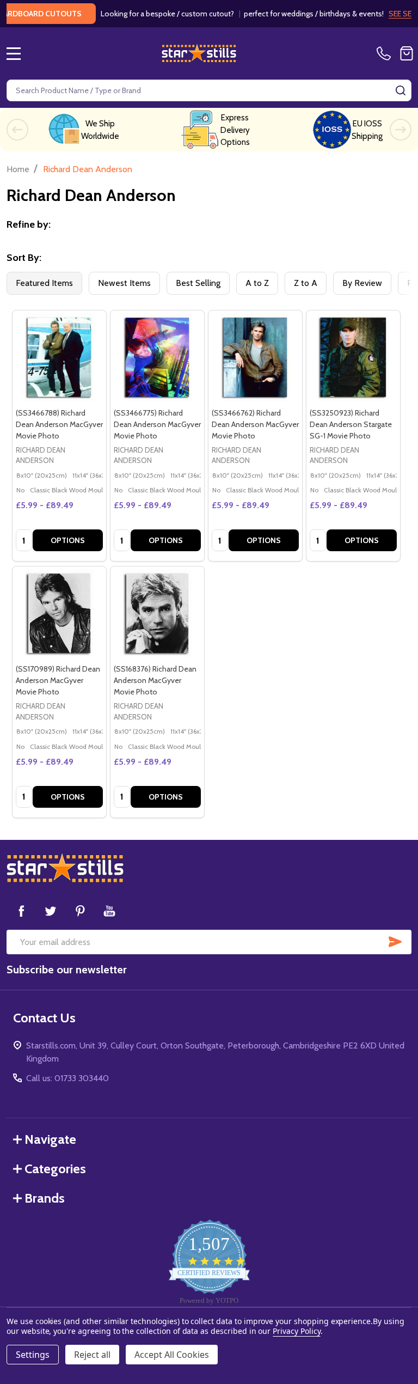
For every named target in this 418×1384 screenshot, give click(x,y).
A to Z (257, 283)
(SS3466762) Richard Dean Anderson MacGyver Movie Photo (255, 424)
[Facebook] (21, 910)
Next (400, 130)
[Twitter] (50, 910)
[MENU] (14, 53)
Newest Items (124, 283)
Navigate (50, 1139)
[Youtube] (109, 910)
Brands (44, 1198)
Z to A (305, 283)
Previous (17, 130)
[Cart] (406, 53)
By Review (362, 283)
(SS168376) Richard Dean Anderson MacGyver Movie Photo (155, 680)
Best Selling (198, 283)
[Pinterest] (80, 910)
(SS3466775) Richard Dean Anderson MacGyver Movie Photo (157, 424)
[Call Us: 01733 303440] (386, 53)
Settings (33, 1355)
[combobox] (209, 90)
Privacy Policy (296, 1331)
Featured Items (44, 283)
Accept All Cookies (171, 1355)
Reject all (92, 1355)
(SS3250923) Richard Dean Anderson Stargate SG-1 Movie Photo (351, 424)
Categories (55, 1168)
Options (68, 540)
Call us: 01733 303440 (67, 1078)
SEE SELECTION (385, 14)
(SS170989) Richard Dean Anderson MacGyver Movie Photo (58, 680)
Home (18, 169)
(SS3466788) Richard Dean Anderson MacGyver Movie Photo (59, 424)
